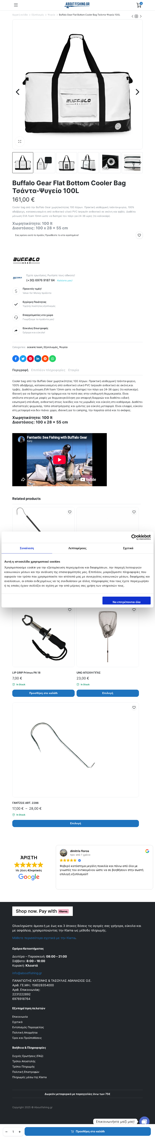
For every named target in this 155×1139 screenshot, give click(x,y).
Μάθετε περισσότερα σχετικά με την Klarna (43, 938)
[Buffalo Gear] (26, 259)
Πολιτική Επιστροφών (25, 1071)
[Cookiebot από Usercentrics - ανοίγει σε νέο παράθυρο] (134, 537)
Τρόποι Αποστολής (24, 1061)
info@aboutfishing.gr (27, 973)
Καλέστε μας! (65, 280)
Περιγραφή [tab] (20, 370)
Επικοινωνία (20, 1016)
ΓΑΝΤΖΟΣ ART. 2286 (25, 802)
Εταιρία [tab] (73, 370)
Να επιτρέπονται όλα (126, 602)
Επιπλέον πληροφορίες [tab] (48, 370)
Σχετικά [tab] (128, 548)
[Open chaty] (144, 1122)
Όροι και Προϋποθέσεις (27, 1037)
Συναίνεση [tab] (27, 548)
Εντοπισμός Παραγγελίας (28, 1027)
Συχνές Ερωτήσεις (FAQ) (27, 1056)
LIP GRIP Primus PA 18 (26, 672)
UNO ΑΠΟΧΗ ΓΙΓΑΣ (89, 672)
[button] (19, 141)
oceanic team (35, 347)
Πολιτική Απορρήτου (25, 1032)
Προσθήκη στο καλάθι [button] (43, 693)
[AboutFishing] (77, 5)
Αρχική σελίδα (20, 14)
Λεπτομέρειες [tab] (77, 548)
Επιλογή (107, 693)
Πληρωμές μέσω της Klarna (29, 1077)
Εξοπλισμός (38, 14)
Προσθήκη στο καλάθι (90, 1131)
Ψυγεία (51, 14)
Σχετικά (17, 1021)
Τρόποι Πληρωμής (23, 1066)
